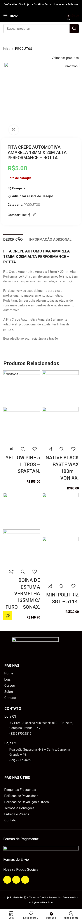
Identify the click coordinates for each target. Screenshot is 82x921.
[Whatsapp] (25, 880)
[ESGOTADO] (21, 388)
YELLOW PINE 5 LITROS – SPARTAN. (23, 464)
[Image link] (41, 849)
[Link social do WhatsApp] (35, 215)
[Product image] (21, 425)
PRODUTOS (23, 48)
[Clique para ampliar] (14, 130)
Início (6, 48)
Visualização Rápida (22, 449)
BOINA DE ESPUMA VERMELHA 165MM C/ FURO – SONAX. (22, 593)
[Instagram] (16, 880)
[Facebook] (7, 880)
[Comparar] (11, 449)
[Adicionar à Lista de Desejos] (34, 449)
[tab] (13, 239)
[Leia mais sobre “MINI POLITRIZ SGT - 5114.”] (7, 615)
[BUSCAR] (74, 28)
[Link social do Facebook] (29, 215)
